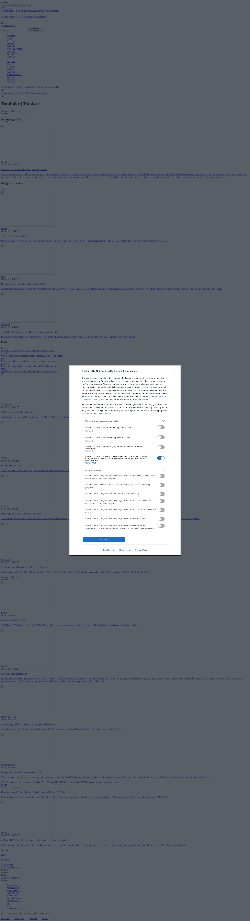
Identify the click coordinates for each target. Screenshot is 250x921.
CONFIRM (104, 540)
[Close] (175, 371)
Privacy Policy (141, 550)
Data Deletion (108, 550)
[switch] (161, 427)
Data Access (125, 550)
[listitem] (125, 420)
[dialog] (125, 460)
